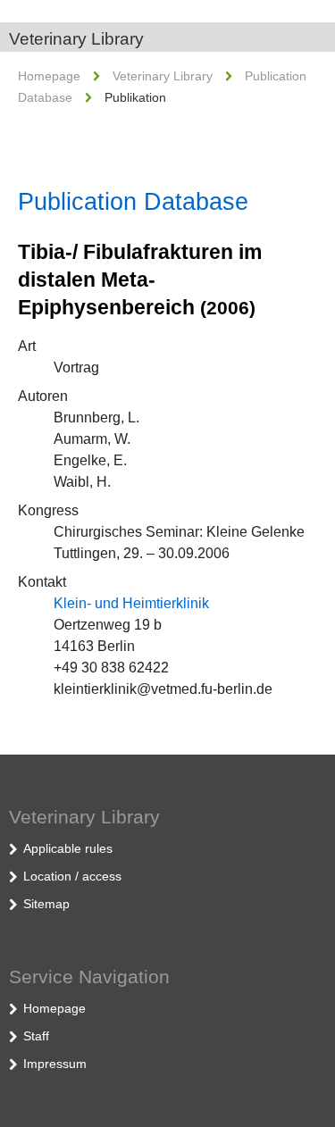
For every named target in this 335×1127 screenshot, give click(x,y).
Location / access (72, 876)
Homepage (49, 76)
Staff (36, 1036)
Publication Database (133, 201)
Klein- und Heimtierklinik (131, 603)
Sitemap (46, 904)
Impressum (55, 1063)
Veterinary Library (76, 38)
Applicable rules (68, 848)
